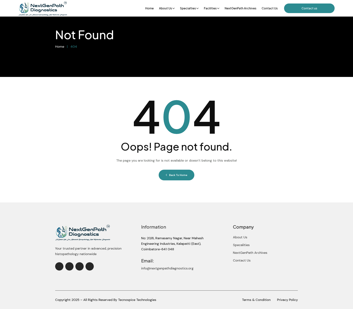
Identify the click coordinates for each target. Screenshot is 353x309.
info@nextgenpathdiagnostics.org (167, 268)
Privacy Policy (287, 300)
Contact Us (270, 8)
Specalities (241, 245)
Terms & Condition (256, 300)
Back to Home (178, 175)
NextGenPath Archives (240, 8)
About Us (165, 8)
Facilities (210, 8)
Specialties (188, 8)
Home (149, 8)
